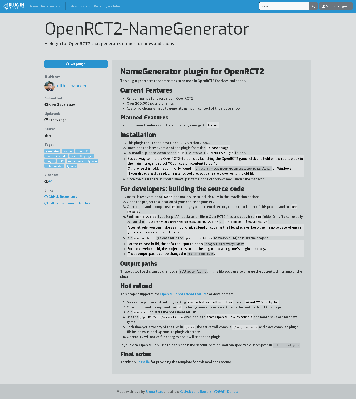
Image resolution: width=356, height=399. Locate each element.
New (73, 6)
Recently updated (107, 6)
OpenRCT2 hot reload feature (183, 294)
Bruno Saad (154, 392)
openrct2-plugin (82, 156)
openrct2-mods (56, 156)
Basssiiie (143, 362)
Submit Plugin (336, 6)
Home (34, 6)
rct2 (61, 160)
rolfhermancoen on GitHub (69, 203)
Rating (86, 6)
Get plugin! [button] (78, 64)
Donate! (233, 392)
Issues (213, 125)
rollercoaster (54, 165)
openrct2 (83, 151)
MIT (52, 181)
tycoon (71, 165)
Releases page (218, 148)
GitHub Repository (62, 197)
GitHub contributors (196, 392)
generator (52, 151)
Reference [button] (49, 6)
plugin (50, 160)
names (68, 151)
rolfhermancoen (71, 85)
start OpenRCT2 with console (229, 317)
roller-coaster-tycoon (82, 160)
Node (168, 197)
